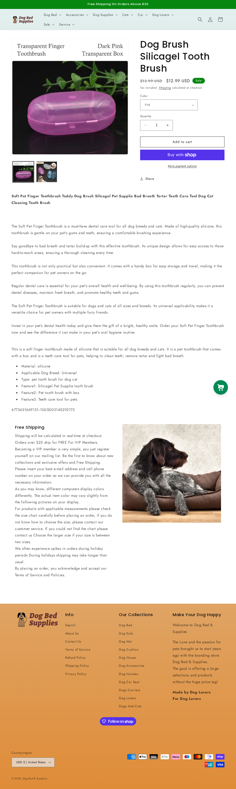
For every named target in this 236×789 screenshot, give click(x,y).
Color (144, 96)
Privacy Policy (75, 674)
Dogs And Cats (130, 706)
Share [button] (149, 178)
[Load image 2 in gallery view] (46, 172)
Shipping (165, 88)
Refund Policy (75, 657)
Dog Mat (125, 641)
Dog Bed (125, 625)
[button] (52, 15)
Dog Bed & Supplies (35, 778)
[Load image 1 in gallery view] (23, 172)
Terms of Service (77, 649)
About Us (72, 633)
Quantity (145, 116)
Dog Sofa (126, 633)
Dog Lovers (127, 698)
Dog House (127, 657)
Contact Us (73, 641)
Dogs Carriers (129, 690)
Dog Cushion (129, 649)
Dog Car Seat (129, 682)
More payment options (182, 166)
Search (70, 625)
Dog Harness (129, 674)
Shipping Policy (77, 665)
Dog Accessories (132, 665)
